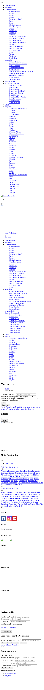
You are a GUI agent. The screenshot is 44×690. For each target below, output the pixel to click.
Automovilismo (14, 114)
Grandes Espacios (15, 27)
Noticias (3, 562)
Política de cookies (7, 556)
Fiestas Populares (15, 25)
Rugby (11, 173)
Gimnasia (12, 142)
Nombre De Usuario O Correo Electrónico (15, 617)
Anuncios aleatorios (27, 409)
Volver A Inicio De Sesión (9, 645)
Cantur (3, 576)
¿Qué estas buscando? (8, 394)
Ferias (11, 23)
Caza (11, 128)
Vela (10, 190)
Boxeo (11, 126)
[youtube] (14, 518)
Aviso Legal (5, 554)
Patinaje (12, 163)
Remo (11, 171)
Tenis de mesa (14, 184)
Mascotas (4, 582)
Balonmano (13, 120)
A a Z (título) (5, 407)
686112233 (9, 463)
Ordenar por (5, 405)
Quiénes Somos (6, 550)
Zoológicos (13, 58)
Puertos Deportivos (15, 48)
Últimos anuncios (25, 407)
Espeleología (13, 136)
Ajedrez (12, 110)
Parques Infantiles (15, 40)
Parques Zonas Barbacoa (17, 42)
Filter (3, 403)
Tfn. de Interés (6, 572)
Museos (12, 35)
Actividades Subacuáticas (18, 108)
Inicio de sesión (10, 674)
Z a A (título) (14, 407)
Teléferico (12, 56)
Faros (11, 21)
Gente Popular (14, 70)
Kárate (11, 153)
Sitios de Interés (10, 9)
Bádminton (13, 116)
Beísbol (12, 122)
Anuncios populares (13, 409)
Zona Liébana (14, 95)
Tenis (11, 182)
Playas (11, 44)
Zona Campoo (14, 89)
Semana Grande (14, 79)
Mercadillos (13, 31)
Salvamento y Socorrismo (18, 175)
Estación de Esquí (15, 19)
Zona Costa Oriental (16, 93)
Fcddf (32, 475)
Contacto (4, 552)
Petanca (12, 167)
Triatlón (12, 188)
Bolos (11, 124)
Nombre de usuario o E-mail (10, 640)
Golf (10, 143)
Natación (12, 159)
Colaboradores (6, 560)
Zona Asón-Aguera (15, 85)
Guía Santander (10, 5)
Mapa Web (4, 558)
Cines (7, 105)
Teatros (11, 54)
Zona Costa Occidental (17, 91)
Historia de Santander (16, 68)
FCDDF (12, 138)
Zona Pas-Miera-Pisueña (17, 97)
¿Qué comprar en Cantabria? (10, 598)
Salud (3, 578)
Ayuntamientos (10, 81)
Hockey (12, 149)
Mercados (12, 33)
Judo (11, 151)
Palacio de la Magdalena (17, 36)
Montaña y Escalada (16, 157)
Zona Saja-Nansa (15, 99)
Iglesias (11, 29)
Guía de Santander (7, 606)
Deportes (8, 107)
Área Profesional (10, 233)
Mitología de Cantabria (17, 73)
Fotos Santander (14, 66)
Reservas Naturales (15, 50)
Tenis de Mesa (35, 483)
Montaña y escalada (16, 479)
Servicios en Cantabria (8, 600)
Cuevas (11, 17)
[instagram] (9, 518)
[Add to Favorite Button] (2, 460)
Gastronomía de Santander (18, 64)
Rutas (11, 52)
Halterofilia (13, 145)
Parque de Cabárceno (16, 38)
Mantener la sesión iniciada (12, 624)
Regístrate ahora (7, 668)
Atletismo (12, 112)
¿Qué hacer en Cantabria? (9, 602)
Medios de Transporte (8, 574)
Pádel (11, 161)
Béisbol (11, 473)
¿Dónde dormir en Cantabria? (11, 596)
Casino (11, 13)
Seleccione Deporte (7, 396)
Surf (10, 178)
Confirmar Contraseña (8, 665)
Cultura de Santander (16, 62)
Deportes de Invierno (16, 134)
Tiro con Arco (14, 186)
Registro (8, 237)
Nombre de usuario (7, 658)
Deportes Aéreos (15, 132)
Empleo (3, 580)
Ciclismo (12, 130)
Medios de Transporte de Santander (21, 72)
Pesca (11, 165)
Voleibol (12, 192)
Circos (11, 15)
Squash (11, 177)
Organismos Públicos (16, 75)
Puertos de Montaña (16, 46)
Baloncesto (13, 118)
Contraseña (4, 621)
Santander (8, 60)
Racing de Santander (8, 584)
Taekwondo (13, 180)
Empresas (8, 7)
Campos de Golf (15, 11)
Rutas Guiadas (14, 77)
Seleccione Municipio (8, 399)
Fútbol (11, 140)
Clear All (4, 420)
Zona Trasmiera (14, 103)
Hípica (11, 147)
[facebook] (3, 518)
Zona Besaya (13, 87)
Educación (4, 586)
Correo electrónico (7, 660)
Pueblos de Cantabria (12, 83)
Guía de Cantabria (7, 608)
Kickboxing (13, 155)
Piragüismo (13, 169)
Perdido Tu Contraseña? (9, 628)
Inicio (7, 389)
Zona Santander (14, 101)
